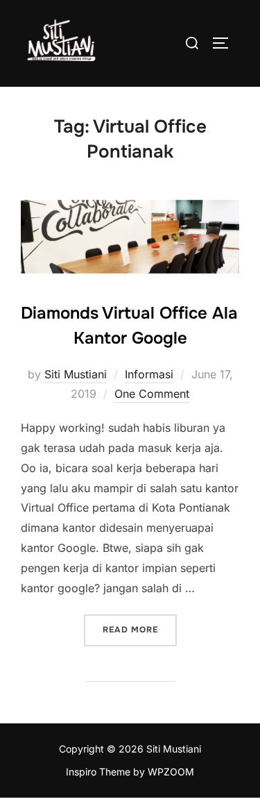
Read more (140, 629)
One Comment (151, 394)
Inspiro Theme (98, 772)
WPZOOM (171, 772)
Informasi (149, 374)
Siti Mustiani (75, 374)
